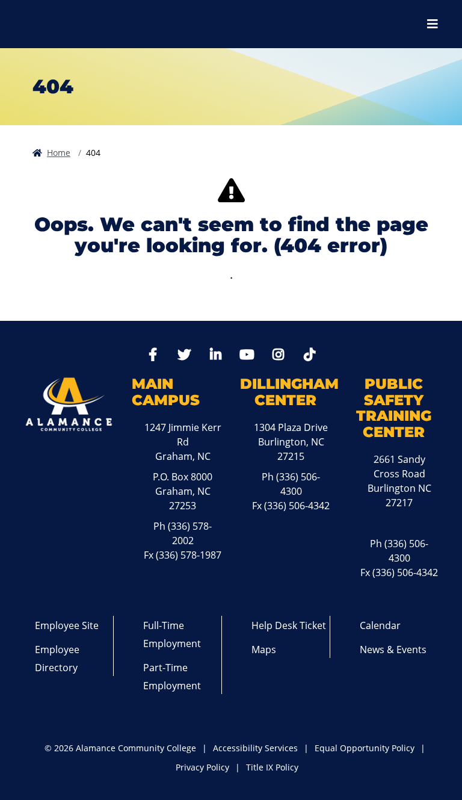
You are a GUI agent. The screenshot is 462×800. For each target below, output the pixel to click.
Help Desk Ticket (288, 625)
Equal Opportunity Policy (364, 748)
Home (58, 152)
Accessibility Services (255, 748)
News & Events (393, 649)
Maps (263, 649)
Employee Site (67, 625)
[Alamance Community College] (75, 24)
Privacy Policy (202, 767)
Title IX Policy (272, 767)
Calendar (380, 625)
